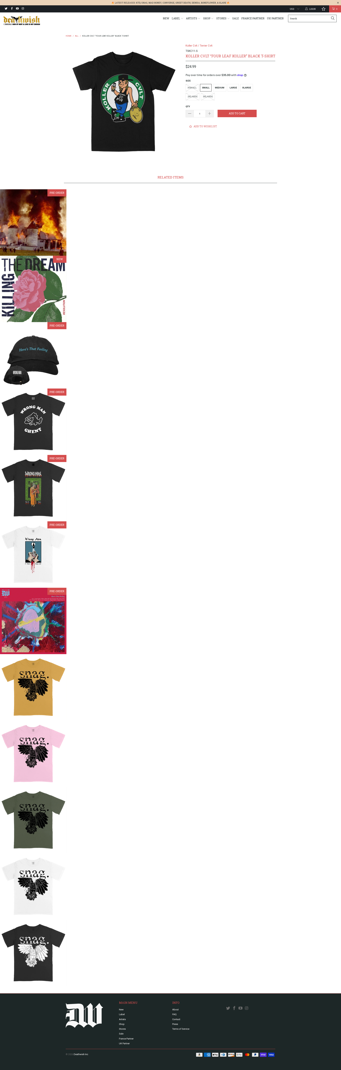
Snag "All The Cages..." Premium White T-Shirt (33, 886)
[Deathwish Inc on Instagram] (22, 9)
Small (206, 87)
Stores (221, 18)
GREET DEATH (183, 2)
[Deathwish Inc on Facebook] (11, 9)
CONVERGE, (169, 2)
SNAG (144, 2)
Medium (219, 87)
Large (233, 87)
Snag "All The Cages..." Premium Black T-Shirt (33, 953)
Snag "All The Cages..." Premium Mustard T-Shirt (33, 687)
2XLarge (192, 96)
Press (175, 1024)
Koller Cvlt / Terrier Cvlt (199, 45)
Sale (235, 18)
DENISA (196, 2)
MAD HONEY (154, 2)
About (175, 1009)
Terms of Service (180, 1029)
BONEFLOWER (208, 2)
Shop (207, 18)
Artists (192, 18)
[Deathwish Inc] (29, 20)
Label (176, 18)
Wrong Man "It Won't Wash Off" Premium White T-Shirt (33, 554)
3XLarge (208, 96)
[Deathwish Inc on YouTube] (17, 9)
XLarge (246, 87)
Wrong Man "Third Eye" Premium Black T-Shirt (33, 422)
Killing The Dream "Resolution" (33, 289)
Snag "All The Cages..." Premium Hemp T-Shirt (33, 820)
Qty (188, 106)
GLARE (222, 2)
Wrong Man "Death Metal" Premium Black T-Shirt (33, 488)
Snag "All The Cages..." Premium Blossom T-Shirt (33, 754)
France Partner (252, 18)
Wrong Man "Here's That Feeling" (33, 621)
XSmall (192, 87)
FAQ (174, 1014)
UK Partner (275, 18)
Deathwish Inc (81, 1054)
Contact (176, 1019)
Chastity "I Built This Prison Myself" (33, 222)
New (166, 18)
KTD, (138, 2)
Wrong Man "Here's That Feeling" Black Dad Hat (33, 355)
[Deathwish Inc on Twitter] (5, 9)
